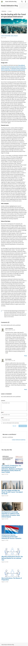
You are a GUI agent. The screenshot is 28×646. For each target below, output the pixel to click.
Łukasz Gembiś (4, 35)
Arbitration (4, 11)
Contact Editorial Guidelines (18, 439)
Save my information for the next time (11, 423)
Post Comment (23, 426)
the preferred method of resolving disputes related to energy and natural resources (13, 67)
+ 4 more (9, 11)
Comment (3, 400)
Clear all (14, 426)
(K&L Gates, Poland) (13, 35)
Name (2, 412)
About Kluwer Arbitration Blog (8, 644)
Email (2, 417)
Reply (25, 355)
